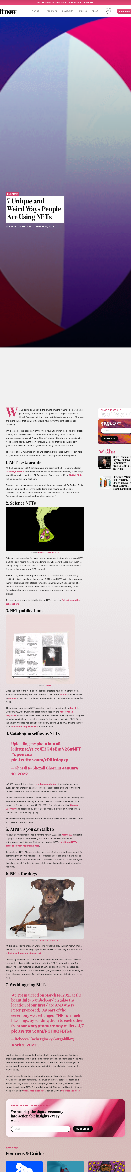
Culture (12, 194)
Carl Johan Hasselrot (34, 1090)
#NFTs (61, 1015)
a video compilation (46, 784)
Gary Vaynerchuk (15, 471)
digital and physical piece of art (24, 953)
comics (12, 698)
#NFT (75, 749)
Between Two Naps (49, 940)
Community (68, 11)
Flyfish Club (75, 475)
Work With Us (109, 11)
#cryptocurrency (45, 1025)
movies (64, 694)
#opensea (21, 754)
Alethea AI (67, 834)
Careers (83, 11)
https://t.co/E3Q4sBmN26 (43, 749)
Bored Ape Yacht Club (48, 553)
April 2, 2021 (23, 1045)
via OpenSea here (70, 1090)
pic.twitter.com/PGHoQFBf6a (41, 1031)
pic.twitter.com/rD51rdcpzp (39, 759)
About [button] (95, 11)
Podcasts (52, 11)
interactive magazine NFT (24, 726)
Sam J (48, 685)
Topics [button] (35, 11)
